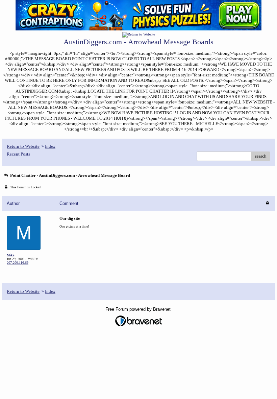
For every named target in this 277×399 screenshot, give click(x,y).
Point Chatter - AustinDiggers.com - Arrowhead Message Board (69, 175)
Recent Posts (18, 154)
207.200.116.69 (17, 262)
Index (50, 146)
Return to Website (23, 146)
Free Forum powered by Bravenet (138, 309)
